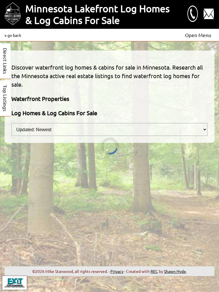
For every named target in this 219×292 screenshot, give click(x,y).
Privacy (116, 271)
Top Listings (5, 98)
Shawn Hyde (175, 271)
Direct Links (5, 61)
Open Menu (198, 35)
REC (154, 271)
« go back (13, 35)
